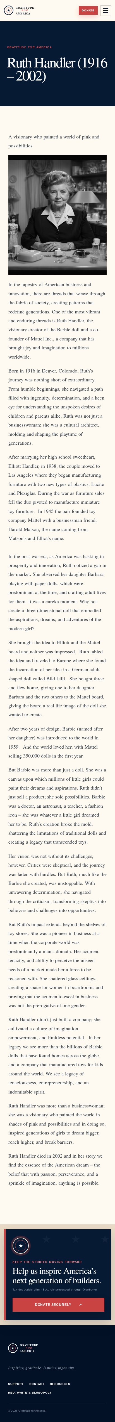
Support (16, 1384)
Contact (36, 1384)
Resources (60, 1384)
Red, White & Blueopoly (30, 1392)
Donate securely (58, 1305)
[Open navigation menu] (105, 10)
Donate (88, 10)
